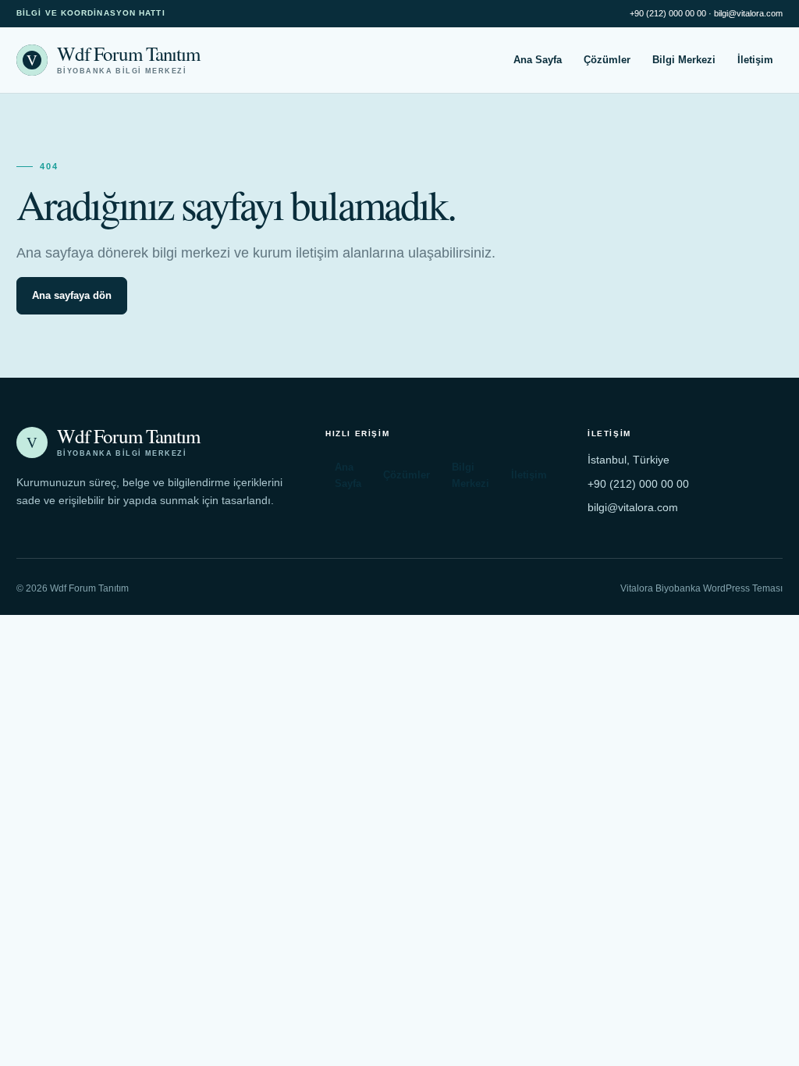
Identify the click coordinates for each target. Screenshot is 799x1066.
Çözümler (607, 60)
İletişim (755, 60)
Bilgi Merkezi (684, 60)
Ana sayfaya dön (72, 295)
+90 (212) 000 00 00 (668, 13)
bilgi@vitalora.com (748, 13)
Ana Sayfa (537, 60)
